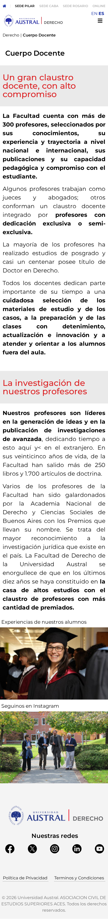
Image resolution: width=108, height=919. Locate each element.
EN (94, 13)
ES (101, 13)
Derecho (11, 35)
